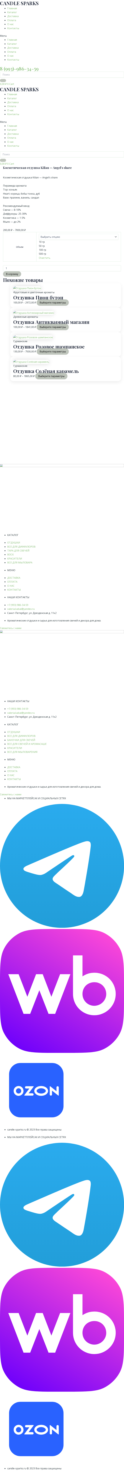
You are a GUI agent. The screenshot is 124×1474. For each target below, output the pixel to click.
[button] (62, 36)
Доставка (13, 16)
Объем (19, 246)
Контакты (13, 28)
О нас (10, 24)
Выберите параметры (53, 302)
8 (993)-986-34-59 (19, 68)
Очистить (44, 258)
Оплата (11, 20)
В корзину (12, 274)
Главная (12, 8)
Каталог (12, 12)
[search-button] (3, 80)
